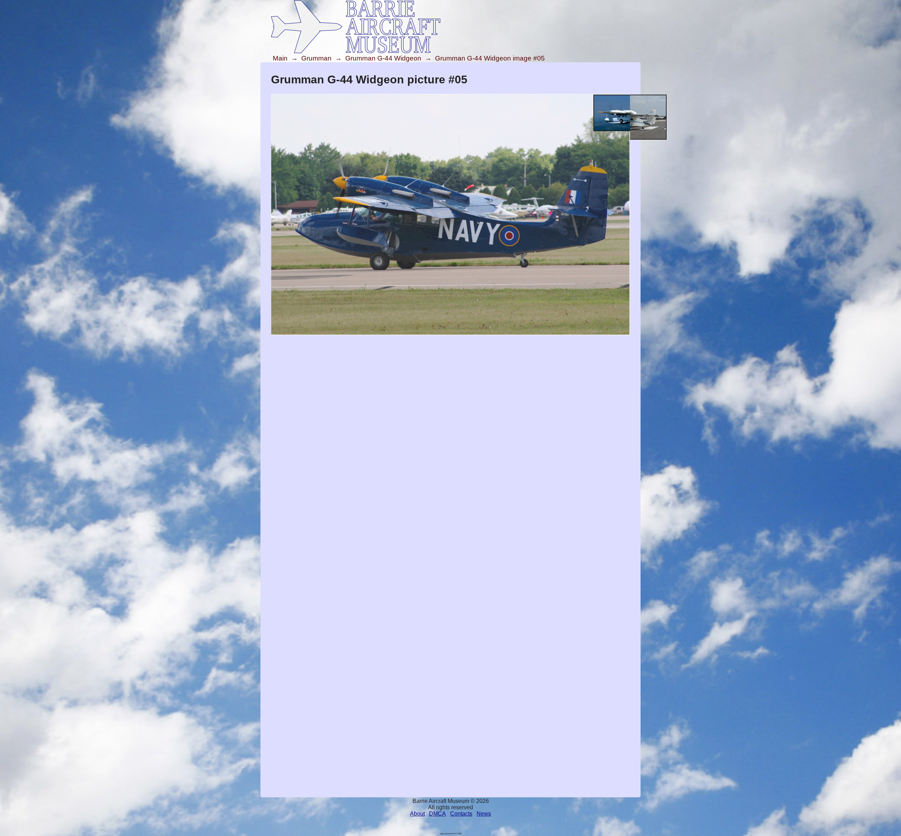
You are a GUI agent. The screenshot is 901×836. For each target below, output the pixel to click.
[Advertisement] (450, 386)
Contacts (461, 814)
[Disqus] (450, 523)
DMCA (437, 814)
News (484, 814)
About (417, 814)
